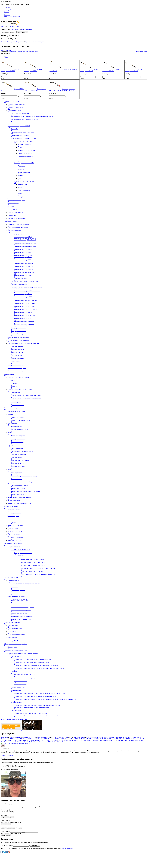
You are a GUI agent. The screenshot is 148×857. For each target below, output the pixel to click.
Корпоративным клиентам (12, 16)
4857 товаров (15, 29)
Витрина (8, 50)
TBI (133, 738)
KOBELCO (41, 738)
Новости (6, 10)
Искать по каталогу (23, 32)
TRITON (11, 740)
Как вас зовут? (5, 810)
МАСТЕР (68, 740)
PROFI (83, 738)
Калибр (47, 740)
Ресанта (119, 740)
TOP (2, 740)
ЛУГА (59, 740)
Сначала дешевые (22, 51)
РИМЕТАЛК (126, 740)
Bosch (39, 737)
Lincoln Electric (59, 738)
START (123, 738)
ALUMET (12, 737)
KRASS (47, 738)
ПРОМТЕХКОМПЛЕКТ (105, 740)
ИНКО (42, 740)
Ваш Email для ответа (7, 811)
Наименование (12, 51)
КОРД (55, 740)
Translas (6, 740)
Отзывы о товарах (6, 719)
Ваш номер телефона (7, 845)
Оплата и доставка (9, 9)
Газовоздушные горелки (38, 41)
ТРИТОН (35, 741)
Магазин (3, 41)
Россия (141, 740)
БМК (20, 740)
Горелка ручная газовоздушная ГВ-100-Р (35, 89)
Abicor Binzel (4, 737)
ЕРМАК (36, 740)
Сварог (6, 57)
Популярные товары (18, 719)
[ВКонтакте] (2, 852)
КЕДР (51, 740)
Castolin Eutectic (45, 737)
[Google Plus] (9, 852)
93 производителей (26, 29)
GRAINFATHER (114, 737)
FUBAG (83, 737)
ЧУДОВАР (51, 741)
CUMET (61, 737)
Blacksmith (25, 737)
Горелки (27, 41)
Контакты (7, 15)
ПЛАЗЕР (95, 740)
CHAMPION (54, 737)
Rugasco (104, 738)
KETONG (34, 738)
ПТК (115, 740)
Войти (2, 26)
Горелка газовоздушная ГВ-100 (133, 70)
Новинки (26, 719)
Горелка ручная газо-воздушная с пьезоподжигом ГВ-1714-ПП (62, 89)
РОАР (136, 740)
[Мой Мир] (6, 852)
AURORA (18, 737)
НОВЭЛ (89, 740)
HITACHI (10, 738)
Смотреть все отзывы (7, 755)
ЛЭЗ (63, 740)
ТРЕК (30, 741)
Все (5, 56)
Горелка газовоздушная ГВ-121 (89, 70)
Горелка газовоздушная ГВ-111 (33, 70)
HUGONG (16, 738)
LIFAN (53, 738)
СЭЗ (23, 741)
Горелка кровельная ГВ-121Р (111, 70)
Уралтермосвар (43, 741)
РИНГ (132, 740)
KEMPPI (28, 738)
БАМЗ (16, 740)
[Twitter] (4, 852)
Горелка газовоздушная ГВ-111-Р (10, 70)
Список (3, 50)
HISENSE (3, 738)
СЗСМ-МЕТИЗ (17, 741)
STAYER (129, 738)
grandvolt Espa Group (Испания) (128, 737)
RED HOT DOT (90, 738)
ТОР (26, 741)
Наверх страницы (67, 848)
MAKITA (77, 738)
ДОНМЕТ (31, 740)
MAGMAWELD (69, 738)
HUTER (22, 738)
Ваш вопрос (4, 815)
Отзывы (6, 12)
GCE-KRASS (99, 737)
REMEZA (98, 738)
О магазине (7, 7)
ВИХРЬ (25, 740)
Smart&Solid (117, 738)
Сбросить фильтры (141, 51)
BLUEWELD (32, 737)
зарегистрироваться (13, 26)
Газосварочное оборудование (15, 41)
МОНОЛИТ (83, 740)
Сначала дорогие (33, 51)
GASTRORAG (90, 737)
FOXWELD (76, 737)
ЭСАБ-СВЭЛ (59, 741)
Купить (3, 78)
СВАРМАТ (4, 741)
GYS (139, 737)
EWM (70, 737)
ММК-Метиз (75, 740)
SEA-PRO (110, 738)
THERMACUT (139, 738)
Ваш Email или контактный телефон (11, 822)
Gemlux (106, 737)
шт (18, 77)
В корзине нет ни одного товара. (15, 3)
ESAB (66, 737)
